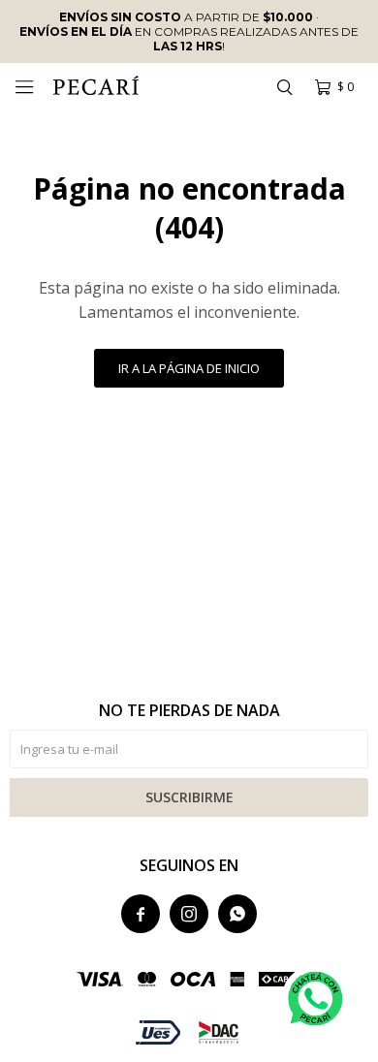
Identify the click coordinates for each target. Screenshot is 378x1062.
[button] (284, 87)
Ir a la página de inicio (189, 368)
